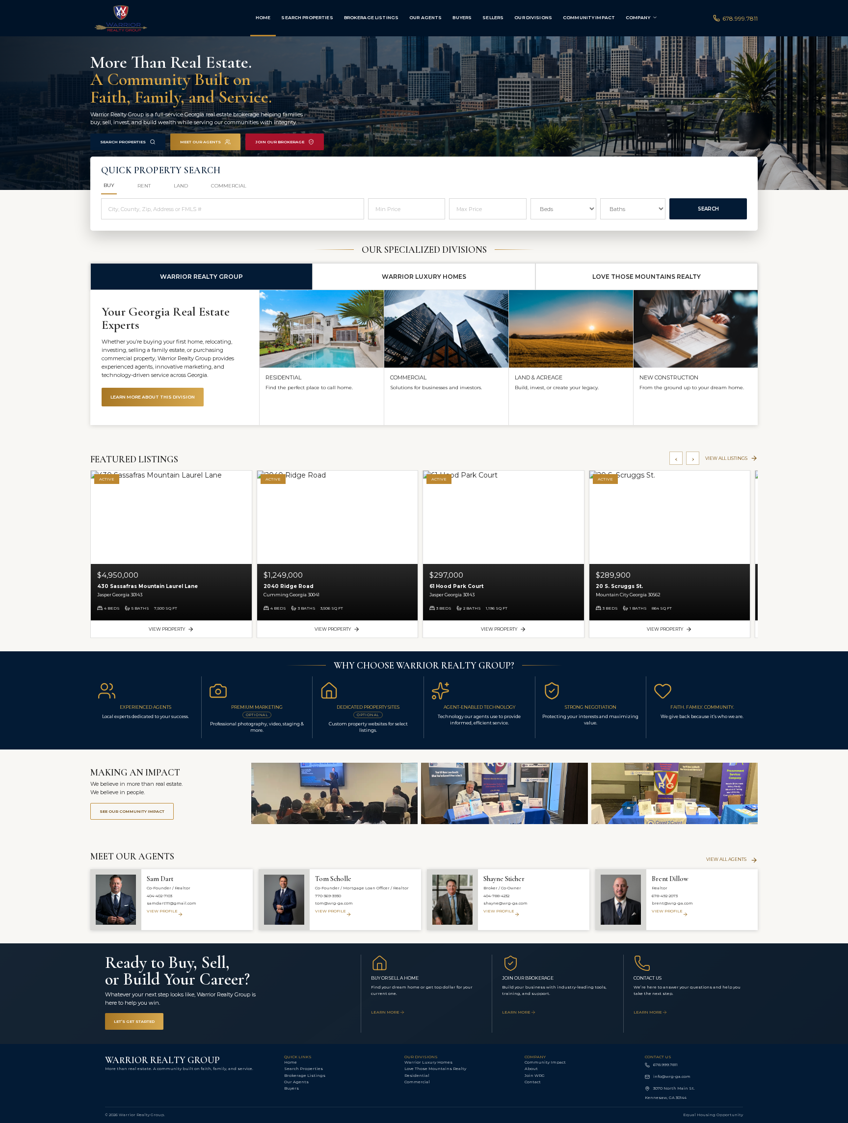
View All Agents (726, 859)
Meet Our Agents (200, 141)
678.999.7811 (740, 18)
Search (708, 209)
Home (263, 17)
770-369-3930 (328, 895)
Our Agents (425, 17)
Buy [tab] (109, 185)
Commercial (417, 1081)
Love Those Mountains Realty (435, 1068)
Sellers (493, 17)
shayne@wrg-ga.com (505, 903)
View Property (167, 629)
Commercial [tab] (228, 186)
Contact (533, 1081)
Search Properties (307, 17)
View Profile (162, 911)
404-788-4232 (496, 895)
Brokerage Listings (371, 17)
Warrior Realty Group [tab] (201, 276)
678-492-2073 (665, 895)
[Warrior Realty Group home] (145, 18)
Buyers (462, 17)
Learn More (385, 1012)
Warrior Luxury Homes (428, 1062)
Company (638, 17)
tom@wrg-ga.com (334, 903)
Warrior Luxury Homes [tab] (424, 276)
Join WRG (535, 1075)
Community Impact (589, 17)
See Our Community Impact (132, 811)
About (531, 1068)
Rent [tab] (144, 186)
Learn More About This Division (152, 397)
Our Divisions (533, 17)
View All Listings (726, 458)
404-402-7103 (159, 895)
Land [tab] (181, 186)
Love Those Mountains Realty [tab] (646, 276)
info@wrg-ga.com (671, 1076)
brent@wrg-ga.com (672, 903)
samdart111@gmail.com (171, 903)
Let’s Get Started (134, 1021)
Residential (416, 1075)
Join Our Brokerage (279, 141)
